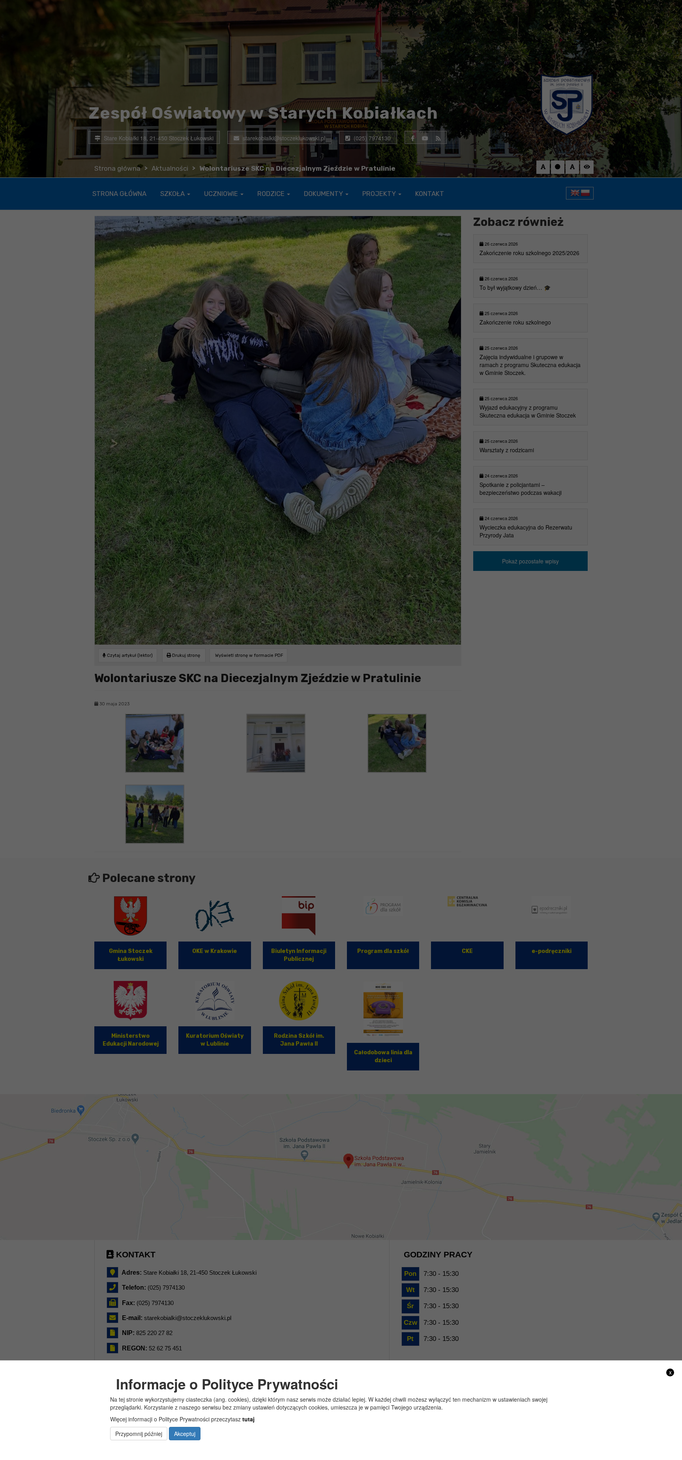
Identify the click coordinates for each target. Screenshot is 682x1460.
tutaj (248, 1419)
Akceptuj (184, 1434)
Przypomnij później (138, 1434)
